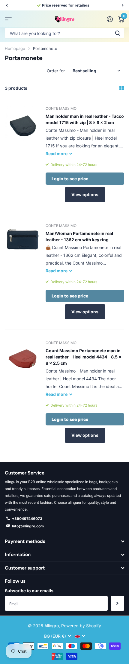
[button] (6, 5)
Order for (56, 70)
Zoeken (117, 33)
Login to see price (70, 178)
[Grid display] (121, 88)
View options (84, 194)
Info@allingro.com (28, 526)
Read (57, 153)
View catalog (8, 19)
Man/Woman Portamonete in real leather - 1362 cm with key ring (79, 236)
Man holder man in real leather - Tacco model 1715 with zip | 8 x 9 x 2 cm (85, 119)
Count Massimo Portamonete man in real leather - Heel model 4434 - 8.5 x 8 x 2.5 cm (84, 357)
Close (64, 541)
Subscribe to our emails (29, 590)
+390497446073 (27, 518)
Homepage (15, 48)
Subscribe (117, 603)
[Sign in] (109, 19)
